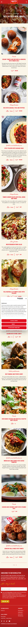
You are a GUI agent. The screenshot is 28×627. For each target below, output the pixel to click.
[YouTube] (9, 621)
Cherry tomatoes (14, 242)
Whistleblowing (20, 615)
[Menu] (5, 2)
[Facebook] (1, 621)
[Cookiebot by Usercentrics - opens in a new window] (17, 298)
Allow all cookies (14, 320)
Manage (13, 324)
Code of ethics (20, 614)
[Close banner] (26, 298)
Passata (14, 56)
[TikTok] (7, 621)
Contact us (3, 610)
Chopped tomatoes (14, 105)
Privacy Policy (10, 592)
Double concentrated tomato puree (14, 145)
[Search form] (23, 2)
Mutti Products (9, 13)
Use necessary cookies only (14, 327)
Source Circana (20, 610)
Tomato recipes (16, 13)
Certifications (20, 612)
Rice (21, 13)
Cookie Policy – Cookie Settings (6, 618)
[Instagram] (4, 621)
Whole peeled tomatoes (14, 371)
